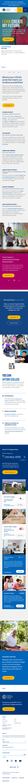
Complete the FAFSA (10, 414)
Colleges (4, 719)
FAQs (15, 720)
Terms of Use (14, 777)
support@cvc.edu (9, 572)
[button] (14, 317)
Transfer (4, 722)
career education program (15, 208)
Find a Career (4, 720)
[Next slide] (18, 72)
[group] (14, 57)
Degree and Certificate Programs (6, 725)
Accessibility (21, 777)
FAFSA (6, 121)
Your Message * (5, 745)
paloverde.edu (9, 504)
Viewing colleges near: (7, 453)
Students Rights (5, 780)
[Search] (25, 9)
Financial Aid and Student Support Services (7, 728)
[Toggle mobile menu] (20, 9)
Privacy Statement (6, 777)
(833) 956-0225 (9, 605)
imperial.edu (9, 533)
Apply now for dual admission (16, 2)
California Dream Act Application (14, 431)
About (15, 719)
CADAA (11, 121)
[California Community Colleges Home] (6, 10)
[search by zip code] (25, 457)
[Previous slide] (10, 72)
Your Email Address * (6, 752)
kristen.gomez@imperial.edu (9, 535)
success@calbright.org (9, 606)
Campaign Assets (17, 722)
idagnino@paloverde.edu (9, 505)
